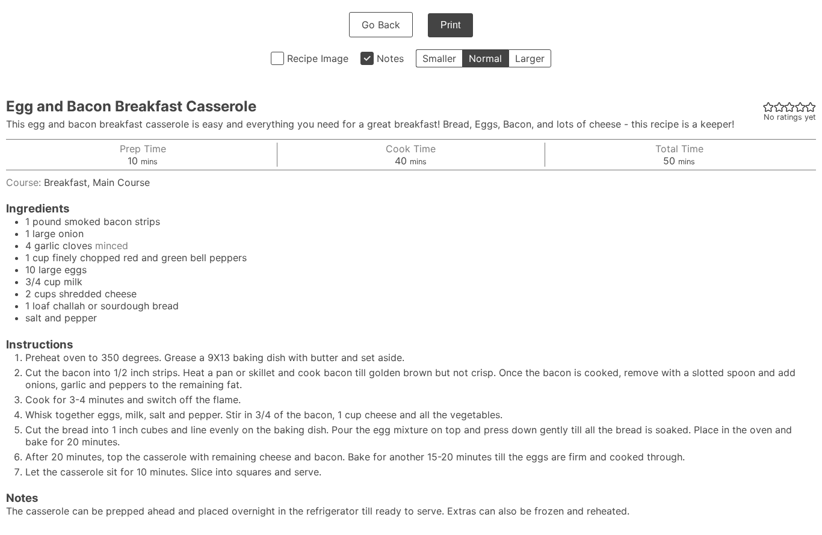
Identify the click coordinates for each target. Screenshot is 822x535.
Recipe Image (317, 58)
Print (450, 25)
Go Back (381, 25)
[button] (768, 107)
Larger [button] (530, 58)
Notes (390, 58)
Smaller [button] (439, 58)
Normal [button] (485, 58)
